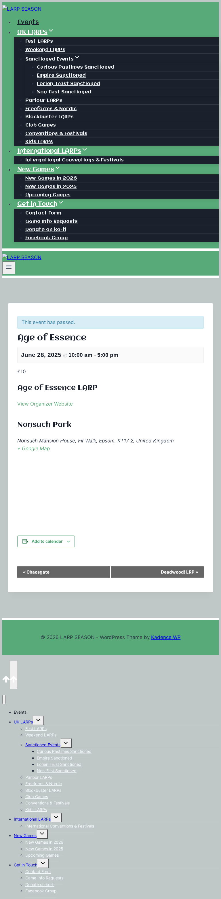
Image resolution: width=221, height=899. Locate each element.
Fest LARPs (39, 41)
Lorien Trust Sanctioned (68, 83)
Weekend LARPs (45, 49)
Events (28, 22)
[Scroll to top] (6, 674)
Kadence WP (166, 637)
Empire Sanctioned (61, 75)
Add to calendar (47, 541)
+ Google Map (33, 448)
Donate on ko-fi (45, 229)
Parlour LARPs (43, 100)
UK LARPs (23, 721)
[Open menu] (8, 267)
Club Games (40, 125)
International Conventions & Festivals (74, 160)
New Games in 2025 (51, 186)
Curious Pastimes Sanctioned (75, 67)
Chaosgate (36, 572)
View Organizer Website (45, 404)
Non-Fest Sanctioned (64, 92)
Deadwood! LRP (179, 572)
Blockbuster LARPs (49, 117)
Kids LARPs (39, 141)
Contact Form (43, 213)
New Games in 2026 (51, 178)
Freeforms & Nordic (51, 108)
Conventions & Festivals (56, 133)
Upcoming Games (48, 195)
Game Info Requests (51, 221)
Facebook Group (46, 237)
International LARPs (32, 819)
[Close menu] (3, 699)
